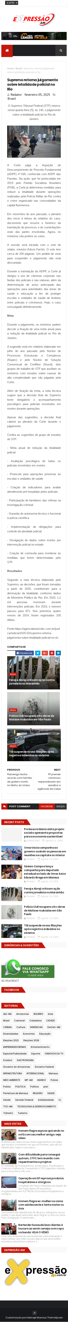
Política (34, 1086)
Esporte (35, 1053)
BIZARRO (38, 1014)
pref (45, 1086)
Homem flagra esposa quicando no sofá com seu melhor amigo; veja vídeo (41, 1134)
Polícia (7, 1086)
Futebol (7, 1060)
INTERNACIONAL (35, 1073)
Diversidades (10, 1033)
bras (50, 1014)
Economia (29, 1033)
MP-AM (29, 1080)
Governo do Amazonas (16, 1066)
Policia (54, 1080)
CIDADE (50, 1020)
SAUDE (51, 1093)
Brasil (19, 68)
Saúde (7, 1099)
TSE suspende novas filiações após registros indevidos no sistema (31, 753)
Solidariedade (46, 1099)
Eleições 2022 (11, 1040)
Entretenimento (40, 1047)
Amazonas (22, 1014)
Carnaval (19, 1020)
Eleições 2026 (31, 1040)
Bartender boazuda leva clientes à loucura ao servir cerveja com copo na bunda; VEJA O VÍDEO (41, 1228)
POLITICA (20, 1086)
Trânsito (8, 1113)
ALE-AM (7, 1014)
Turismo (22, 1113)
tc (60, 1099)
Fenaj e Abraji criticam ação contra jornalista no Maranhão (32, 682)
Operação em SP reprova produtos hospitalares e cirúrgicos (41, 1180)
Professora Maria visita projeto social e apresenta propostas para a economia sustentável (44, 832)
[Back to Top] (34, 1313)
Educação (45, 1033)
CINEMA (7, 1027)
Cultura (20, 1027)
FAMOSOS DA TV (54, 1053)
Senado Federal (24, 1099)
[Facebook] (61, 3)
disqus (60, 806)
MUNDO (41, 1080)
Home (10, 68)
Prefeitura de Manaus (15, 1093)
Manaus (53, 1073)
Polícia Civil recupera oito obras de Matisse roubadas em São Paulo (31, 718)
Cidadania (35, 1020)
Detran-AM (53, 1027)
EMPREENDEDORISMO (14, 1047)
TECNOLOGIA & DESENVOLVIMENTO (36, 1106)
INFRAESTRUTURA (12, 1073)
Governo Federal (44, 1066)
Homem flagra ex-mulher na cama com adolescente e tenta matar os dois (41, 1204)
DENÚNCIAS (36, 1027)
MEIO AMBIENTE (11, 1080)
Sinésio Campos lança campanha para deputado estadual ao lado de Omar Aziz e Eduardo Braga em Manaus (45, 871)
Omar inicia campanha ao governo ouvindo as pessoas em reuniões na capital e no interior (45, 851)
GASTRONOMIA (25, 1060)
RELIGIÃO (38, 1093)
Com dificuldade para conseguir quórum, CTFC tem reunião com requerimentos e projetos (39, 1158)
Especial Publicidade (15, 1053)
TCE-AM (7, 1106)
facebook (47, 806)
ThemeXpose (55, 1317)
